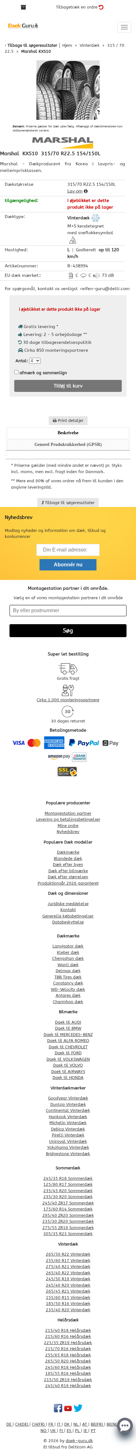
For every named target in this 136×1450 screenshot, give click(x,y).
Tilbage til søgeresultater (32, 45)
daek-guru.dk (79, 1440)
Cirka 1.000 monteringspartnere (68, 700)
